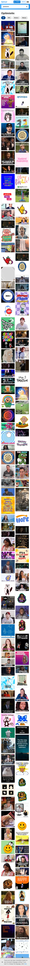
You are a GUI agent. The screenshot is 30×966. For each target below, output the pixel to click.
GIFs (9, 17)
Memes (24, 17)
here (25, 964)
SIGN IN (23, 1)
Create (18, 1)
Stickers (16, 17)
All (3, 17)
